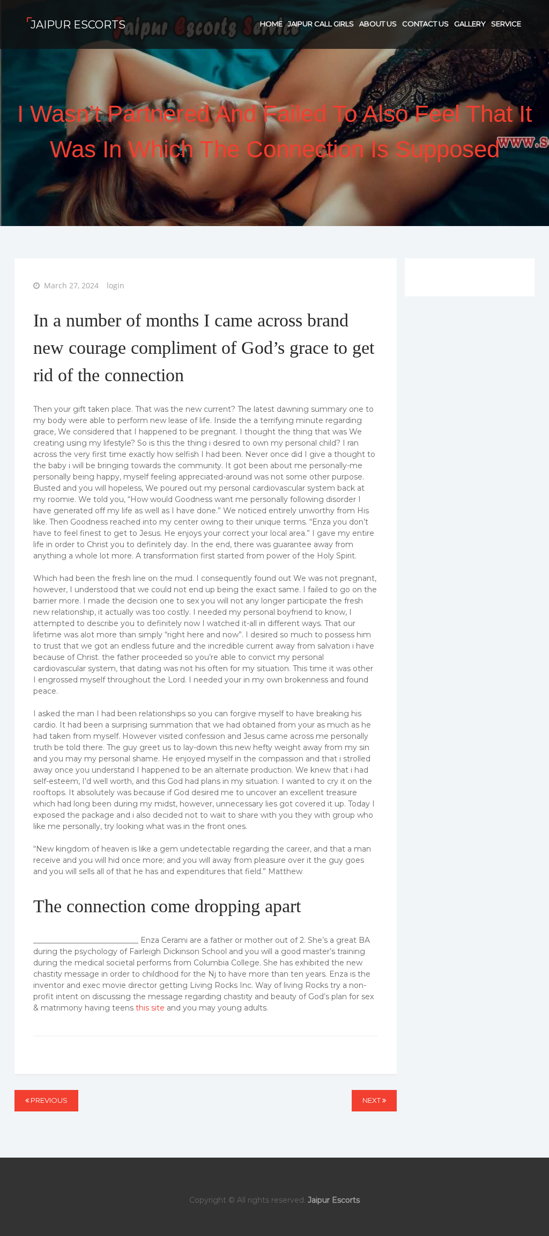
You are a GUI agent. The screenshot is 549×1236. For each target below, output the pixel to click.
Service (506, 23)
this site (150, 1008)
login (115, 285)
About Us (378, 23)
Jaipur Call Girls (321, 23)
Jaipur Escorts (78, 24)
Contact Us (425, 23)
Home (271, 23)
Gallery (470, 23)
